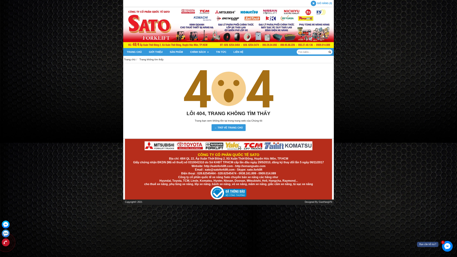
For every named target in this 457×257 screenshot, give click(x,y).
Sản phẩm (176, 52)
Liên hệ (238, 52)
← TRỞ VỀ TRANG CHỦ (228, 127)
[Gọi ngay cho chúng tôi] (6, 242)
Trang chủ (134, 52)
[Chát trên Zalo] (6, 233)
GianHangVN (325, 202)
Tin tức (221, 52)
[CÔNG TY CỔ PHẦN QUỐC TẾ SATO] (228, 47)
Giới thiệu (156, 52)
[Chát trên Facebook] (6, 224)
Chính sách (198, 52)
